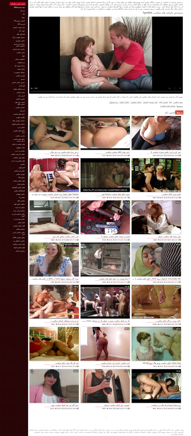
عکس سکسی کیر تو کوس (18, 215)
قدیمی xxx (21, 24)
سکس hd (21, 177)
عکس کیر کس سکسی (18, 154)
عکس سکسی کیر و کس (19, 233)
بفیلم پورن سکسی (19, 157)
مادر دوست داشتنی (19, 27)
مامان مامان (21, 69)
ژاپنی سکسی (21, 52)
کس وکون (22, 167)
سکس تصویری (20, 41)
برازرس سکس (20, 251)
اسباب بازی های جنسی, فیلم (20, 103)
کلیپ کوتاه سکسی (19, 226)
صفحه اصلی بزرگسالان (18, 4)
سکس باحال (21, 201)
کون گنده (22, 86)
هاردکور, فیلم (21, 34)
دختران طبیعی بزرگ (18, 37)
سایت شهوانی (20, 147)
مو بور (23, 79)
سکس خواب (21, 184)
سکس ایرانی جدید (19, 211)
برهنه (23, 17)
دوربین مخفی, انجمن (18, 82)
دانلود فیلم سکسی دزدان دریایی (19, 140)
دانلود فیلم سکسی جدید (19, 131)
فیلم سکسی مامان (19, 181)
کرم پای (22, 111)
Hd (24, 14)
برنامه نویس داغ (20, 66)
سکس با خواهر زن (19, 241)
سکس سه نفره (20, 207)
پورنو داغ (136, 2)
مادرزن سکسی (20, 136)
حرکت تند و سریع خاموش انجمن (19, 45)
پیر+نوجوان (21, 62)
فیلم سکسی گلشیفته (18, 187)
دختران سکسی (20, 107)
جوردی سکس (20, 174)
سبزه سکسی (21, 92)
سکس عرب (21, 127)
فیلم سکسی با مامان (18, 144)
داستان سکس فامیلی (18, 124)
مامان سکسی (136, 102)
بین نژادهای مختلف (19, 89)
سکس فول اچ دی (19, 219)
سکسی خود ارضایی (19, 49)
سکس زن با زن (20, 151)
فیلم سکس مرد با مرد (18, 161)
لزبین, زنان (21, 96)
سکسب (138, 7)
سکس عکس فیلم (19, 204)
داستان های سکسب (167, 106)
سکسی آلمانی (20, 99)
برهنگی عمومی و (19, 72)
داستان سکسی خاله (18, 121)
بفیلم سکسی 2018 (19, 237)
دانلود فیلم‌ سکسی (19, 114)
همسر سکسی (20, 76)
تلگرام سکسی (20, 117)
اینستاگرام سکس (19, 191)
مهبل (23, 56)
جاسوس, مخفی (20, 59)
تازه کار (22, 11)
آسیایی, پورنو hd (19, 21)
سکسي (22, 164)
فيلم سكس (21, 222)
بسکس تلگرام (20, 229)
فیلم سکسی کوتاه (19, 247)
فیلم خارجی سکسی (19, 244)
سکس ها (22, 197)
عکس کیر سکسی (19, 171)
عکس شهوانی (20, 194)
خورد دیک (22, 31)
